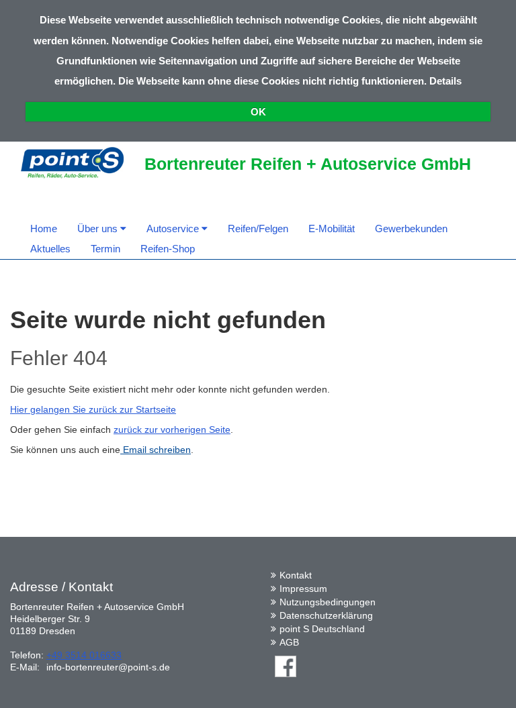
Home (43, 228)
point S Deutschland (322, 628)
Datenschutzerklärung (326, 615)
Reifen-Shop (167, 248)
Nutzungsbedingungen (328, 602)
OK (258, 111)
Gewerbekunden (411, 228)
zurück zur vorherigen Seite (172, 429)
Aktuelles (50, 248)
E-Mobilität (331, 228)
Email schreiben (155, 449)
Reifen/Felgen (258, 228)
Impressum (303, 588)
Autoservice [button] (174, 228)
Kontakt (296, 575)
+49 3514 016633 (84, 655)
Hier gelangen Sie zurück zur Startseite (93, 409)
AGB (289, 642)
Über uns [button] (98, 228)
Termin (105, 248)
